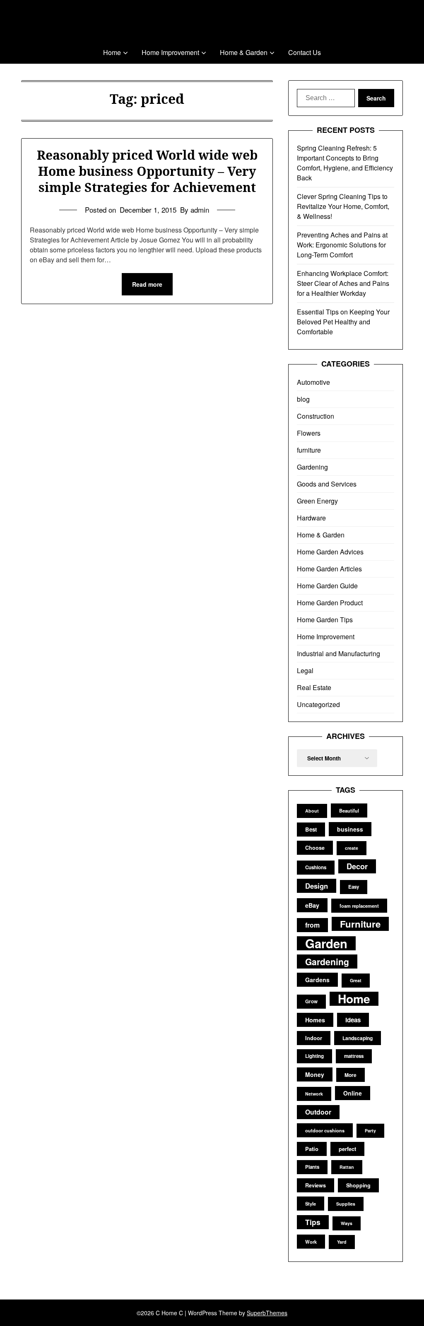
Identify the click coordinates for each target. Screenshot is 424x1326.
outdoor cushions (324, 1130)
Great (355, 980)
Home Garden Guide (327, 585)
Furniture (360, 923)
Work (311, 1241)
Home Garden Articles (329, 568)
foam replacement (359, 905)
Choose (315, 847)
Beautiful (349, 810)
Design (316, 886)
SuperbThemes (267, 1313)
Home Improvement (170, 52)
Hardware (311, 518)
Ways (346, 1223)
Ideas (353, 1019)
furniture (309, 450)
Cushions (315, 867)
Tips (312, 1222)
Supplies (345, 1204)
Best (311, 829)
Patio (311, 1149)
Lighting (314, 1056)
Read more (147, 284)
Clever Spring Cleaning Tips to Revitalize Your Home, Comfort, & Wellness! (343, 206)
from (312, 925)
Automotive (313, 382)
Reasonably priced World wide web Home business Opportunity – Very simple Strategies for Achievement (147, 171)
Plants (312, 1166)
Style (310, 1203)
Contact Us (304, 52)
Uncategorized (318, 704)
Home (112, 52)
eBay (312, 905)
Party (370, 1130)
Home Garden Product (330, 602)
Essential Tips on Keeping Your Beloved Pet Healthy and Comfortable (343, 321)
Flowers (308, 433)
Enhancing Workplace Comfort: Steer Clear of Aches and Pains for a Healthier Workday (343, 283)
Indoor (313, 1038)
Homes (315, 1020)
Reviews (315, 1185)
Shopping (358, 1185)
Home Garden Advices (330, 551)
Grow (311, 1001)
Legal (305, 670)
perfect (347, 1149)
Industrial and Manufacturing (338, 653)
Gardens (317, 980)
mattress (354, 1056)
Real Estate (314, 687)
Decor (357, 866)
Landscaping (357, 1038)
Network (314, 1094)
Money (314, 1074)
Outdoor (318, 1112)
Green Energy (317, 501)
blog (303, 399)
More (350, 1075)
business (350, 829)
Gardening (312, 467)
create (351, 848)
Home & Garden (243, 52)
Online (352, 1093)
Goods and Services (327, 484)
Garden (326, 943)
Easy (353, 886)
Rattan (347, 1167)
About (312, 811)
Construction (315, 416)
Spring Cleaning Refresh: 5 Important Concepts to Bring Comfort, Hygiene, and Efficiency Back (345, 162)
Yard (342, 1242)
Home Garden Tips (325, 619)
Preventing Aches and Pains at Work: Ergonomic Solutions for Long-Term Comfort (342, 244)
